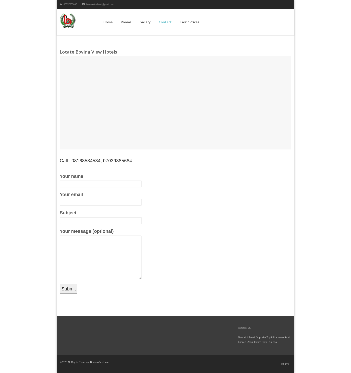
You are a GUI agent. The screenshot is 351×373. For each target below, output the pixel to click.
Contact (165, 22)
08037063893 (70, 4)
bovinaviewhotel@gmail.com (100, 4)
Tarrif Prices (189, 22)
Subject (68, 212)
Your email (71, 194)
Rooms (126, 22)
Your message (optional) (87, 231)
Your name (71, 176)
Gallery (145, 22)
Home (108, 22)
